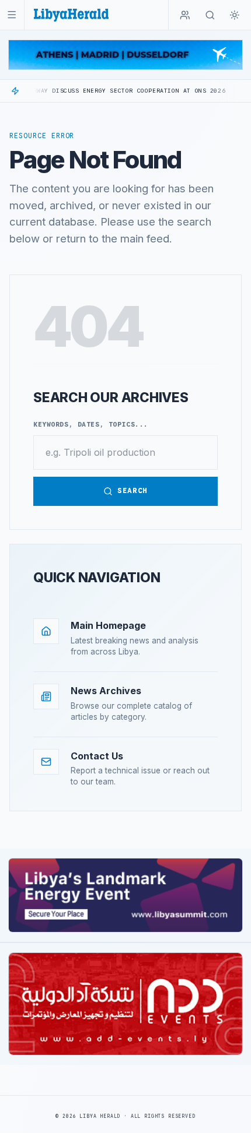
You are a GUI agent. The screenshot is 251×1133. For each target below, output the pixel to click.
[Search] (210, 15)
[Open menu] (12, 15)
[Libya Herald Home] (71, 15)
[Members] (185, 15)
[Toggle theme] (234, 15)
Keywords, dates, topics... (90, 424)
